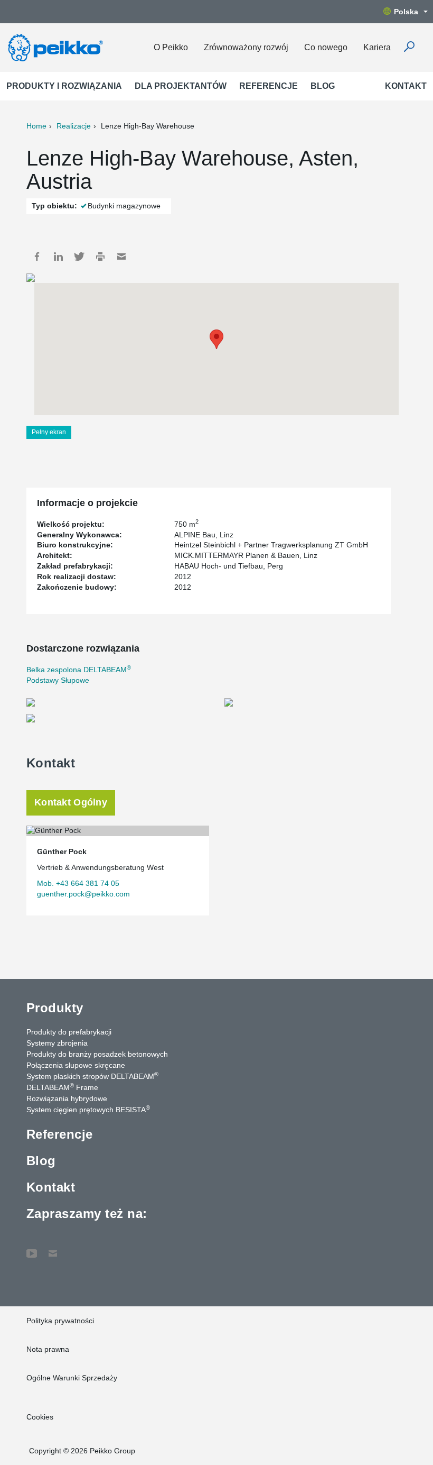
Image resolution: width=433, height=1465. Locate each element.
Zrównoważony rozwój (246, 47)
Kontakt (406, 85)
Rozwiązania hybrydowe (66, 1098)
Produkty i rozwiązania (64, 85)
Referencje (268, 85)
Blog (322, 85)
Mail (121, 256)
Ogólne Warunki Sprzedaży (71, 1378)
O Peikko (171, 47)
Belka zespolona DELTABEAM (78, 669)
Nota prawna (47, 1349)
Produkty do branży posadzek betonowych (97, 1054)
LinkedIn (58, 256)
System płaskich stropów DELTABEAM (92, 1076)
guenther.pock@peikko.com (83, 894)
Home (36, 126)
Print (100, 256)
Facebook (37, 256)
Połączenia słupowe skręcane (75, 1065)
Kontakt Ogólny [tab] (70, 802)
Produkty (54, 1008)
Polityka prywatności (60, 1320)
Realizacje (74, 126)
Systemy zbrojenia (57, 1043)
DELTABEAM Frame (62, 1087)
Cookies (39, 1417)
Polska (406, 11)
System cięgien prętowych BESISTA (88, 1109)
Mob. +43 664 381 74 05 (78, 883)
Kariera (377, 47)
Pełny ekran (49, 432)
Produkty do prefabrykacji (68, 1032)
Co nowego (325, 47)
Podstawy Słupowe (57, 680)
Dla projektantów (181, 85)
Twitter (79, 256)
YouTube (31, 1248)
